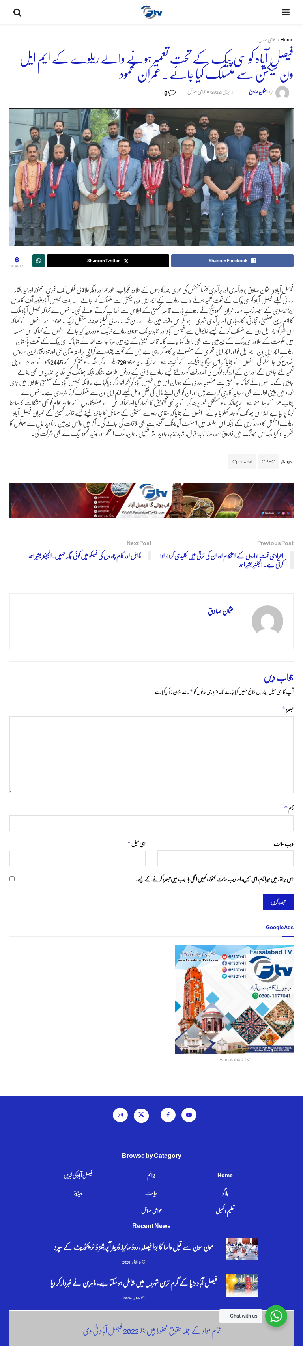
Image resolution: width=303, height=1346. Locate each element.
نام (289, 807)
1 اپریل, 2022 (222, 91)
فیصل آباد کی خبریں (78, 1175)
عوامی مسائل (267, 39)
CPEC (268, 461)
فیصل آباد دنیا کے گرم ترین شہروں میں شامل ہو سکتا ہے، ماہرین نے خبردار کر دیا (133, 1282)
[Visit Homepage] (152, 12)
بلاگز (225, 1192)
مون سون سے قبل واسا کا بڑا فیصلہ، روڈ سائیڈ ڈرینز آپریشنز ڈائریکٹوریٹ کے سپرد (133, 1246)
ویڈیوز (78, 1192)
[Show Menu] (286, 12)
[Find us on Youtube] (188, 1115)
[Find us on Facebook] (168, 1115)
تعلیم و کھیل (225, 1210)
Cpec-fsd (242, 461)
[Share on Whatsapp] (38, 260)
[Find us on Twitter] (141, 1116)
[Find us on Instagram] (120, 1115)
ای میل (136, 843)
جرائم (151, 1175)
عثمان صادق (258, 91)
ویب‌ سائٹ (284, 843)
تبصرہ (287, 708)
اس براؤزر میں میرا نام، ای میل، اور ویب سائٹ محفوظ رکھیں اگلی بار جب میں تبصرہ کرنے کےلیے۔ (214, 878)
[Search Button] (17, 12)
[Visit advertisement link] (151, 500)
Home (287, 39)
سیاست (151, 1192)
